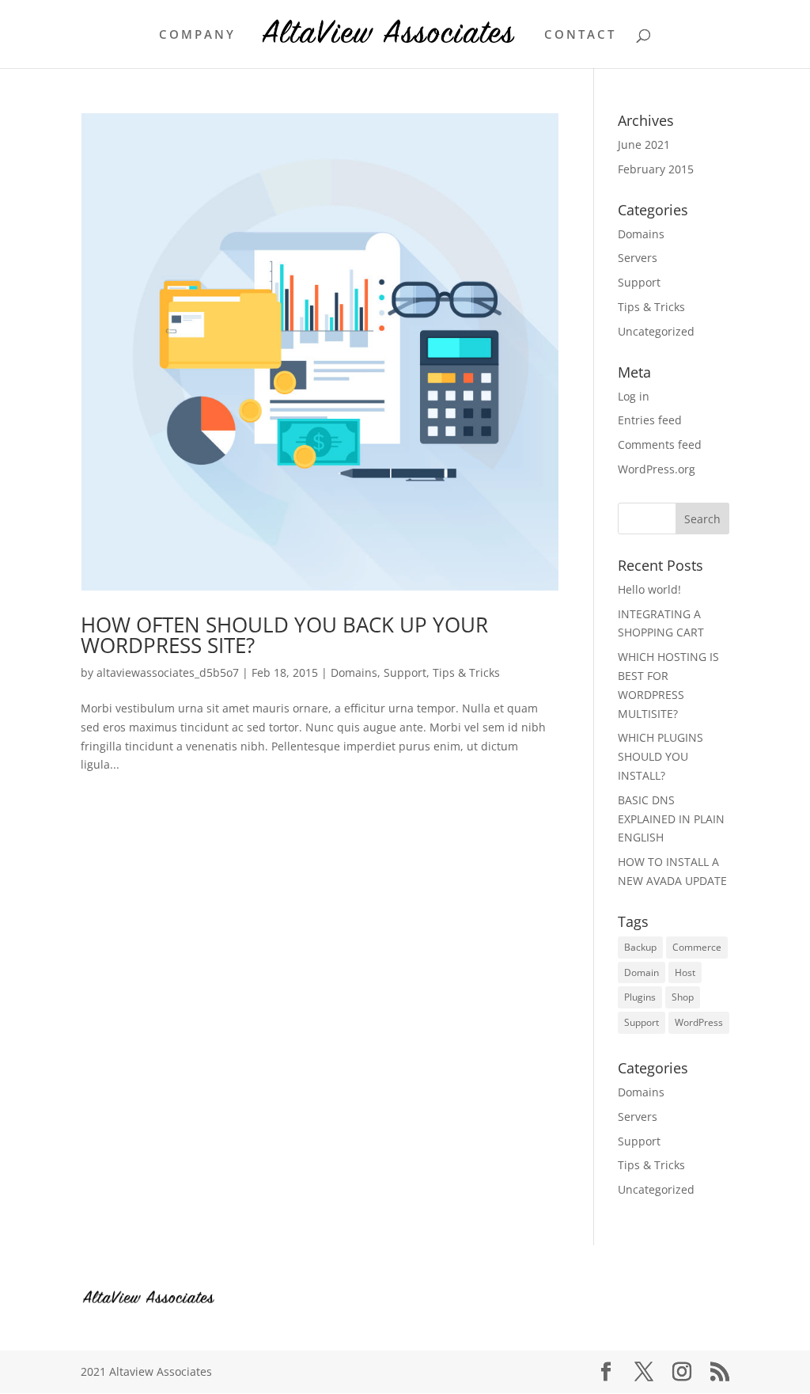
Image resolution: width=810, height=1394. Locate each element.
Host (685, 972)
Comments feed (660, 444)
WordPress (699, 1022)
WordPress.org (656, 469)
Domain (641, 972)
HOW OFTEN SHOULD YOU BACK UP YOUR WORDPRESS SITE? (284, 634)
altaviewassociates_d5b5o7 (168, 672)
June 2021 (644, 144)
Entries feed (650, 419)
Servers (637, 257)
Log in (633, 396)
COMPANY (197, 35)
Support (405, 672)
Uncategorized (656, 331)
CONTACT (580, 35)
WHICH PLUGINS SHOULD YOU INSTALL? (660, 756)
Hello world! (649, 589)
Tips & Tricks (466, 672)
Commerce (696, 947)
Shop (683, 997)
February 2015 (656, 169)
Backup (640, 947)
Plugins (640, 997)
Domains (354, 672)
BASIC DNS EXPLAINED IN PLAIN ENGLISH (671, 818)
